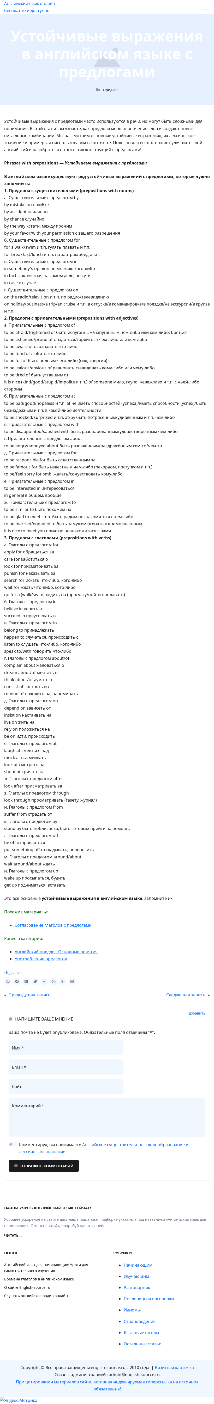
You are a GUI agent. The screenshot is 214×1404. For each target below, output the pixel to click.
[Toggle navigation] (205, 7)
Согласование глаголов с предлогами (53, 925)
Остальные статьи (143, 1344)
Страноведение (140, 1321)
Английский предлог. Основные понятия (56, 952)
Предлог (110, 89)
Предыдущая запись (30, 995)
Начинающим (138, 1265)
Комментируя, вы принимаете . (103, 1148)
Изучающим (136, 1276)
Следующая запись (185, 995)
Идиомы (132, 1310)
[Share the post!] (7, 981)
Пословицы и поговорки (149, 1299)
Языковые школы (141, 1332)
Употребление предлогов (41, 959)
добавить (197, 1013)
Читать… (13, 1235)
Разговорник (137, 1287)
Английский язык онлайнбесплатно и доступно (29, 7)
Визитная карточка (174, 1367)
